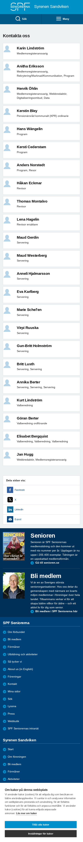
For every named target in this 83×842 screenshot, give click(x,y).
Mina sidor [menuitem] (14, 691)
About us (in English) (20, 669)
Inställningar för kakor (40, 833)
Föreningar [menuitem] (14, 676)
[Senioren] (14, 546)
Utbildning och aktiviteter (23, 654)
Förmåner (14, 646)
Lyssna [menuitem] (12, 706)
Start (11, 749)
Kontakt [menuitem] (12, 684)
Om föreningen (17, 756)
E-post (18, 519)
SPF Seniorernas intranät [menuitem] (23, 728)
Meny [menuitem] (66, 18)
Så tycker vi (15, 661)
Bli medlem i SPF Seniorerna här (56, 611)
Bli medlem (14, 639)
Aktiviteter (14, 779)
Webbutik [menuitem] (13, 721)
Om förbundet (16, 632)
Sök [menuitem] (24, 18)
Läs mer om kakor (26, 813)
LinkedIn (19, 509)
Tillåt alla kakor (40, 824)
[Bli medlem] (14, 585)
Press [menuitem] (11, 713)
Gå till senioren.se (47, 562)
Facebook (20, 490)
